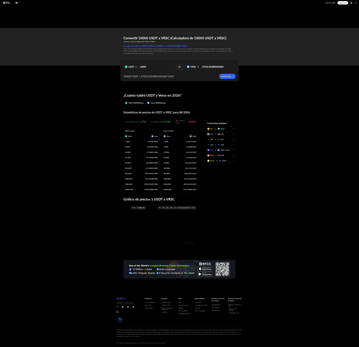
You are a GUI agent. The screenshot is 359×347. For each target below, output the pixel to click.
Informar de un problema (232, 309)
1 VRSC (166, 141)
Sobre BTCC (198, 302)
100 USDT (128, 168)
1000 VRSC (167, 179)
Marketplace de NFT (184, 313)
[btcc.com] (7, 3)
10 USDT (128, 152)
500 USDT (128, 173)
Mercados (164, 312)
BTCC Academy (182, 311)
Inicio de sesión (330, 3)
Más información (226, 76)
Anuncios (197, 308)
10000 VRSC (168, 189)
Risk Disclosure (216, 310)
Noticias (180, 308)
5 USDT (127, 147)
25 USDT (128, 157)
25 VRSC (166, 157)
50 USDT (128, 163)
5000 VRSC (167, 184)
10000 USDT (129, 189)
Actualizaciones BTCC (201, 305)
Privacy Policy (216, 307)
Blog (179, 302)
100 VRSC (167, 168)
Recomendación (166, 302)
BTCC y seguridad (200, 311)
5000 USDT (129, 184)
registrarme (343, 3)
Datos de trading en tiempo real (167, 308)
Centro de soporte (183, 305)
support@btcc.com (233, 313)
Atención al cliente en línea (234, 305)
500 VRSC (167, 173)
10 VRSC (166, 152)
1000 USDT (129, 179)
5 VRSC (166, 147)
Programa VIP (165, 305)
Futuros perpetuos (150, 302)
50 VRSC (166, 163)
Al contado (148, 305)
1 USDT (127, 141)
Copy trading (148, 308)
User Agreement (216, 304)
